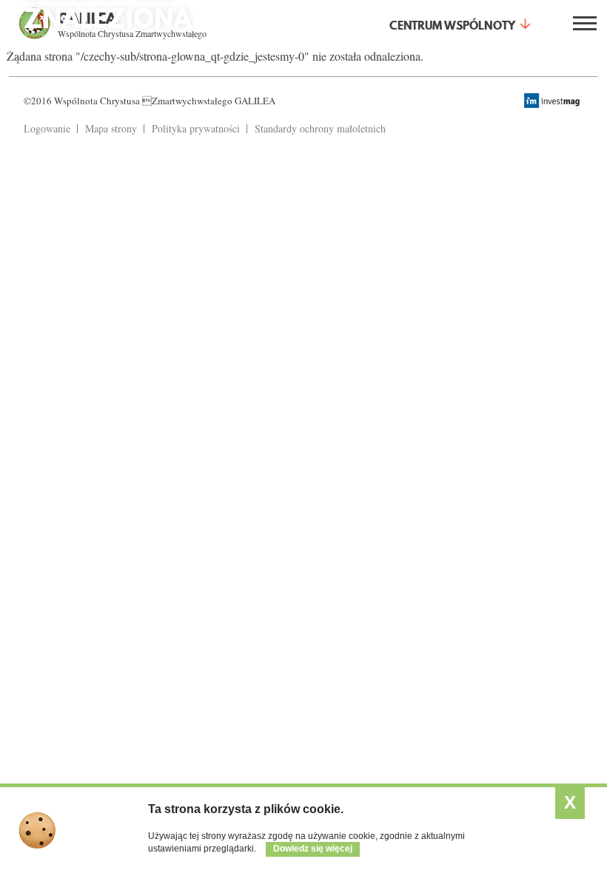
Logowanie (47, 128)
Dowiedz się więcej (312, 848)
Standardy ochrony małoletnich (320, 128)
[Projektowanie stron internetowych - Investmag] (553, 100)
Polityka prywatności (196, 128)
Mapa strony (111, 128)
